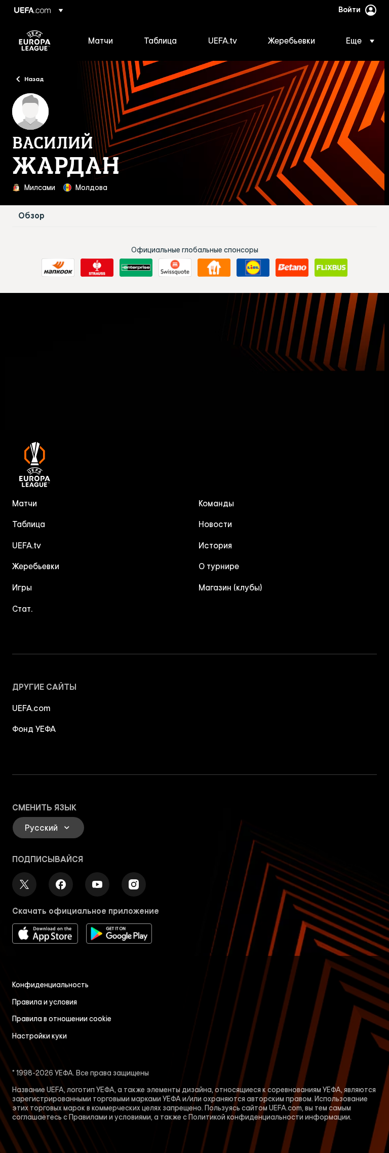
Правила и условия (44, 1002)
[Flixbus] (331, 267)
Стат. (22, 608)
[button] (357, 40)
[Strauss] (97, 267)
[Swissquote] (175, 267)
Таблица (28, 524)
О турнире (219, 566)
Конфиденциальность (50, 985)
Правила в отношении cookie (61, 1019)
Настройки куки (39, 1036)
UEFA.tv (26, 545)
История (215, 545)
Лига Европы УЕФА (34, 40)
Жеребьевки (35, 566)
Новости (215, 524)
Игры (22, 587)
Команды (216, 503)
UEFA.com (31, 708)
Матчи (24, 503)
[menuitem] (103, 40)
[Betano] (292, 267)
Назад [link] (34, 78)
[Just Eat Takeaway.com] (214, 267)
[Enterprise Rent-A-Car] (136, 267)
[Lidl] (253, 267)
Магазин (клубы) (230, 587)
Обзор (31, 215)
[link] (101, 40)
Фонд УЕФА (34, 728)
